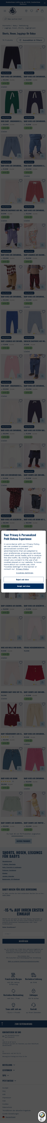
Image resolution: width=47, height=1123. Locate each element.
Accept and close (23, 586)
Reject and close (22, 579)
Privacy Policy (22, 569)
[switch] (42, 1119)
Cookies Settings (24, 573)
